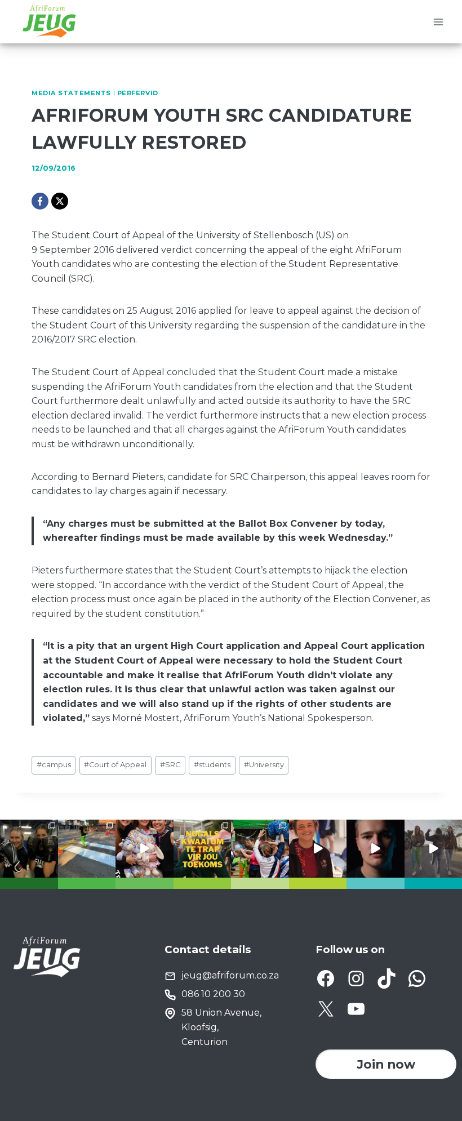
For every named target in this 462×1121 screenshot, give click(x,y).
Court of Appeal (115, 764)
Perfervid (137, 93)
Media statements (71, 93)
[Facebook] (40, 201)
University (264, 764)
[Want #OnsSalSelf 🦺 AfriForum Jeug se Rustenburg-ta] (87, 849)
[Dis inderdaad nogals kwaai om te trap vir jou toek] (203, 849)
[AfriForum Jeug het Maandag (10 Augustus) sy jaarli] (318, 849)
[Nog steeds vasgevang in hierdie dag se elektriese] (144, 849)
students (212, 764)
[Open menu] (438, 21)
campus (54, 764)
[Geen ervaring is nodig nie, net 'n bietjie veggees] (29, 849)
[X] (59, 201)
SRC (170, 764)
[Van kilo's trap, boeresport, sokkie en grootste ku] (260, 849)
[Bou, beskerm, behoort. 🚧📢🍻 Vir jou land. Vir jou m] (375, 849)
